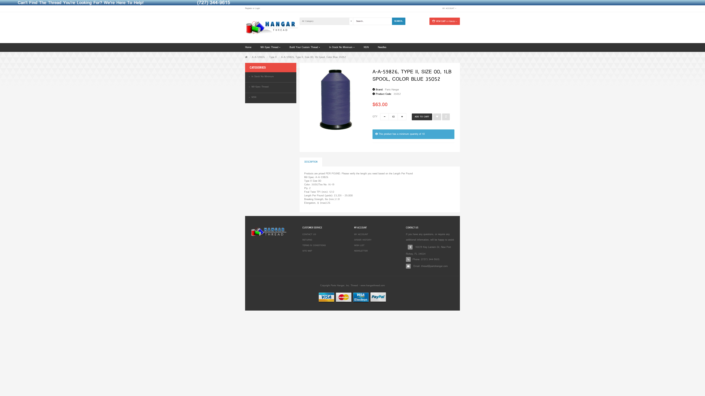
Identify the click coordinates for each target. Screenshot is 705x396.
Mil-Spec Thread (260, 87)
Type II (273, 57)
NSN (254, 97)
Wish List (359, 245)
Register (248, 8)
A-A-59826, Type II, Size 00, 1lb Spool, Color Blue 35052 (313, 57)
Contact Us (309, 234)
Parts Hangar (392, 90)
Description (310, 161)
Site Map (307, 251)
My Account (361, 234)
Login (257, 8)
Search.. (398, 21)
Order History (362, 240)
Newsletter (361, 251)
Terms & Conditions (314, 245)
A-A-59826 (258, 57)
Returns (307, 240)
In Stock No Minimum (263, 76)
